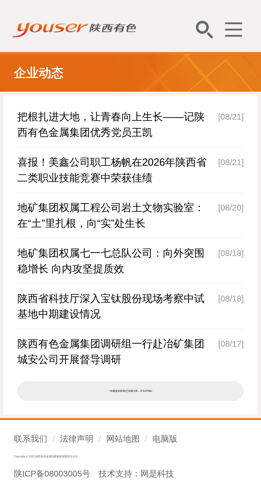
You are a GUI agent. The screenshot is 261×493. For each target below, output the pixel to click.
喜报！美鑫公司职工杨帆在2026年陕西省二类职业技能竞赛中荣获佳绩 (112, 170)
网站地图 (123, 438)
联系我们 (30, 438)
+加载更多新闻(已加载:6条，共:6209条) (130, 390)
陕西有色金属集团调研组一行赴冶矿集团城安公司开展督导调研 (111, 351)
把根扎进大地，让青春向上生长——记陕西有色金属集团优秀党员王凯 (111, 124)
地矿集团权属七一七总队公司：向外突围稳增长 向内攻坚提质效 (111, 261)
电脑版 (164, 438)
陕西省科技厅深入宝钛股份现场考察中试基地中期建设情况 (111, 306)
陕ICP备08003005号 (52, 473)
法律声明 (76, 438)
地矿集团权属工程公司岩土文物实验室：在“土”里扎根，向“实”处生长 (111, 215)
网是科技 (157, 473)
